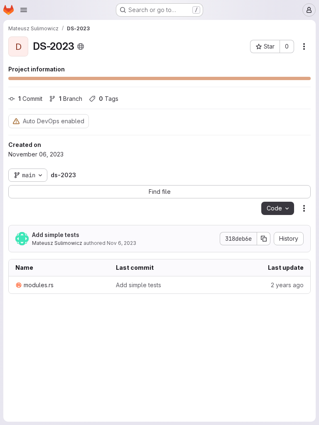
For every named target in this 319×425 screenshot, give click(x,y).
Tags (108, 98)
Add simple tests (55, 234)
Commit (30, 98)
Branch (70, 98)
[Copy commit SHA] (263, 238)
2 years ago (287, 284)
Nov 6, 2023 (121, 243)
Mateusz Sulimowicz (57, 243)
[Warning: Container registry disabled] (16, 121)
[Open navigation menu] (23, 10)
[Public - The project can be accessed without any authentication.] (80, 46)
